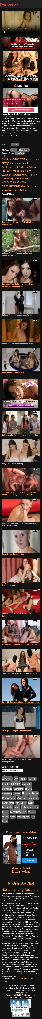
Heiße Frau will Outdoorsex (13, 372)
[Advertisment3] (21, 393)
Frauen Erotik (10, 170)
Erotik (15, 167)
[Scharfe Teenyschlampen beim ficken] (21, 301)
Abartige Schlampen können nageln (16, 730)
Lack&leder (19, 178)
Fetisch (32, 167)
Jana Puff (14, 145)
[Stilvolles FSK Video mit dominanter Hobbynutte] (21, 600)
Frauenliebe (24, 170)
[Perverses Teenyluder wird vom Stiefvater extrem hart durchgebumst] (21, 270)
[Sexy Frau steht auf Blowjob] (21, 449)
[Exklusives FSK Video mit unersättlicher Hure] (21, 421)
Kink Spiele (21, 802)
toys (21, 190)
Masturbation (24, 150)
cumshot (26, 163)
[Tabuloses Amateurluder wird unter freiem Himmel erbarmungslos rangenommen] (21, 478)
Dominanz (6, 167)
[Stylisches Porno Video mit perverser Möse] (21, 329)
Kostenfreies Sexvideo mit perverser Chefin (19, 644)
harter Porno (28, 174)
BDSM (19, 159)
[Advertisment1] (21, 66)
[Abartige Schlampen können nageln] (21, 716)
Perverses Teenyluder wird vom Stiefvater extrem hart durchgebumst (18, 285)
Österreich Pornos (22, 978)
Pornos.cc (9, 5)
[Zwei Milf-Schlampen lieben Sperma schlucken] (21, 688)
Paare (29, 186)
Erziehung (23, 167)
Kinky (10, 178)
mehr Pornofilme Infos (10, 135)
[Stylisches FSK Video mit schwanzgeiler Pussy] (21, 659)
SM (16, 189)
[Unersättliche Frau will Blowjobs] (21, 540)
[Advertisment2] (21, 98)
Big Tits (27, 159)
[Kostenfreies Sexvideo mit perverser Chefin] (21, 630)
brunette (16, 163)
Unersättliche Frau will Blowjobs (15, 554)
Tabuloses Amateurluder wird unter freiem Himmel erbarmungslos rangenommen (19, 493)
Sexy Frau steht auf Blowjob (13, 463)
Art (14, 159)
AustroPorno (19, 153)
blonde (35, 159)
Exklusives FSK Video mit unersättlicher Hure (20, 435)
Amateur (14, 150)
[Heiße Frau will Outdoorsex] (21, 358)
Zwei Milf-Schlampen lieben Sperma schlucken (20, 702)
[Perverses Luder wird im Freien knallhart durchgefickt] (21, 208)
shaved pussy (8, 189)
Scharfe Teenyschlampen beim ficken (17, 315)
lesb (27, 178)
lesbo (23, 182)
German (7, 174)
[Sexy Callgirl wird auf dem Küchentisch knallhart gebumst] (21, 569)
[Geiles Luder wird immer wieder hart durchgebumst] (21, 745)
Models (22, 186)
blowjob (6, 163)
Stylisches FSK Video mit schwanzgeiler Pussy (20, 673)
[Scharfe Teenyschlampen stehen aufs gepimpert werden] (21, 239)
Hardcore (16, 174)
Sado (35, 185)
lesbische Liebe (10, 182)
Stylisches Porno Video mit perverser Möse (19, 343)
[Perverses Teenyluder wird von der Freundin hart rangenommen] (21, 509)
